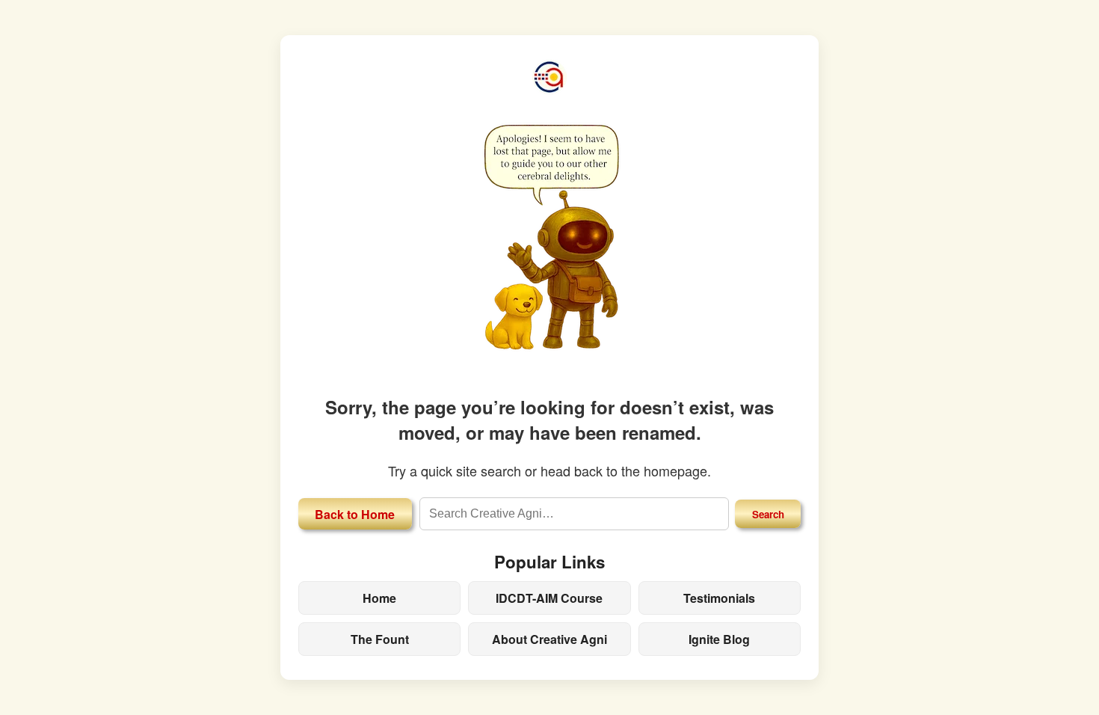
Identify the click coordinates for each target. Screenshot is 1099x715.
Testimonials (719, 598)
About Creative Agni (549, 639)
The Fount (380, 639)
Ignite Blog (719, 639)
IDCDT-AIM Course (549, 598)
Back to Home (355, 514)
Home (379, 598)
